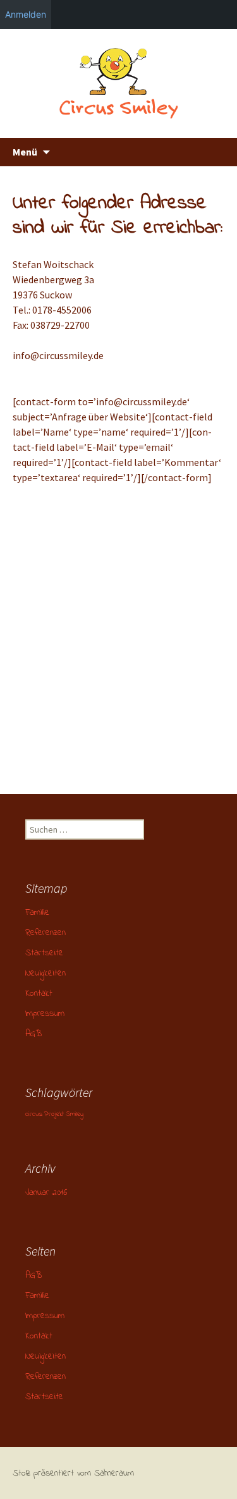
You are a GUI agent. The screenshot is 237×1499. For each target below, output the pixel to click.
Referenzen (45, 932)
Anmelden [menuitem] (25, 14)
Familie (37, 912)
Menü (25, 151)
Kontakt (38, 993)
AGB (33, 1034)
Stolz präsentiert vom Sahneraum (73, 1473)
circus (33, 1114)
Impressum (44, 1013)
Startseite (44, 953)
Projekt (54, 1114)
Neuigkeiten (45, 973)
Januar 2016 (46, 1192)
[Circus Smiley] (118, 83)
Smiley (74, 1114)
